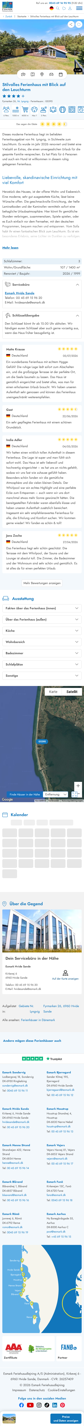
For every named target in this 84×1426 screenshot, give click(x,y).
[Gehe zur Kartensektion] (42, 74)
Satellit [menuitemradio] (72, 692)
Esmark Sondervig (14, 1072)
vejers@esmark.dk (57, 1158)
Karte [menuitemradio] (53, 692)
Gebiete (24, 1006)
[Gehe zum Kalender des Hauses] (61, 74)
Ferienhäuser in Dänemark (38, 1020)
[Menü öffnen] (79, 8)
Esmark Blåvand (12, 1182)
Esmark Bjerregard (59, 1072)
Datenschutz (37, 1390)
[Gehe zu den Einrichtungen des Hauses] (51, 74)
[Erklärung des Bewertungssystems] (42, 96)
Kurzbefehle (40, 801)
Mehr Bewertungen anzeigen (42, 583)
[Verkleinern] (78, 794)
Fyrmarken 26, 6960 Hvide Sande (61, 1009)
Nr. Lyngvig (23, 101)
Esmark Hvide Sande (19, 293)
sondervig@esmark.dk (15, 1085)
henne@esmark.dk (12, 1163)
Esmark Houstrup (57, 1109)
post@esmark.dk (56, 1231)
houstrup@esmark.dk (59, 1126)
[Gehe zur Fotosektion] (22, 74)
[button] (42, 741)
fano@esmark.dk (56, 1195)
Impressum (19, 1390)
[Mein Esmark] (70, 8)
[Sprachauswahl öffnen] (52, 8)
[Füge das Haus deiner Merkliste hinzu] (78, 24)
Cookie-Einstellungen (61, 1390)
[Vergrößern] (78, 786)
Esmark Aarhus (56, 1214)
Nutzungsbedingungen (72, 801)
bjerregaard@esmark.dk (60, 1090)
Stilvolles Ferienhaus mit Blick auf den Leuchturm (54, 16)
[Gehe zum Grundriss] (32, 74)
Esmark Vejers (56, 1145)
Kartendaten (53, 801)
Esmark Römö (10, 1214)
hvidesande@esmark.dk (27, 989)
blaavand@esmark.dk (14, 1195)
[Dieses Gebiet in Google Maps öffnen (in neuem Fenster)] (7, 799)
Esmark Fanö (55, 1182)
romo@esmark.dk (12, 1227)
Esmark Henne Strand (16, 1145)
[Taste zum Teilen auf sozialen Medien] (71, 24)
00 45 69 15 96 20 (26, 985)
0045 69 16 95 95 (60, 3)
